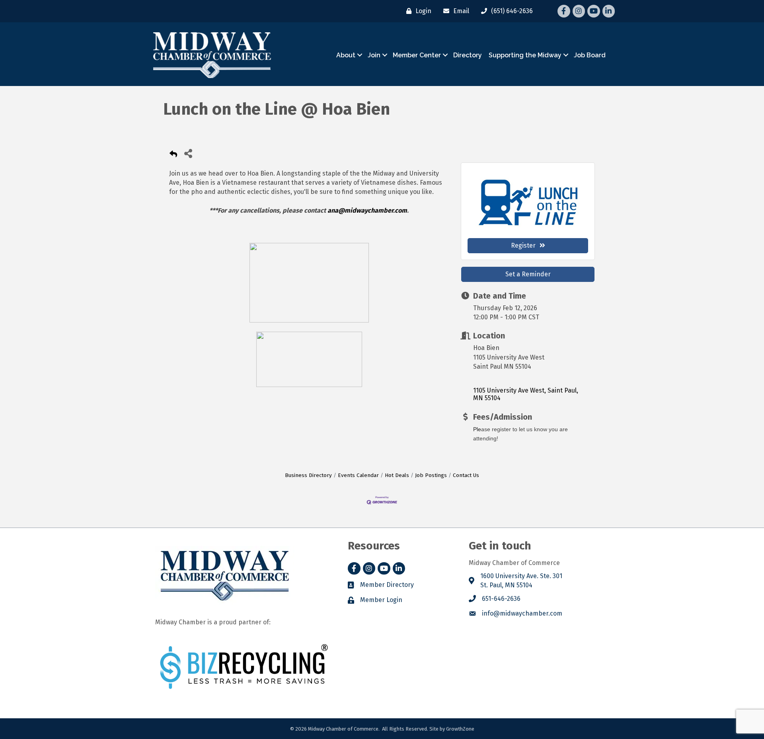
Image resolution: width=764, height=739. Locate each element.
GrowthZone (460, 729)
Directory (467, 55)
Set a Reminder (528, 274)
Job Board (590, 55)
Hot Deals (397, 475)
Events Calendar (358, 475)
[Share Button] (188, 153)
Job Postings (431, 475)
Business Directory (308, 475)
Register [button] (523, 245)
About (345, 55)
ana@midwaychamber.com (367, 210)
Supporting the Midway (525, 55)
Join (374, 55)
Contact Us (466, 475)
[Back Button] (173, 155)
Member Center (417, 55)
